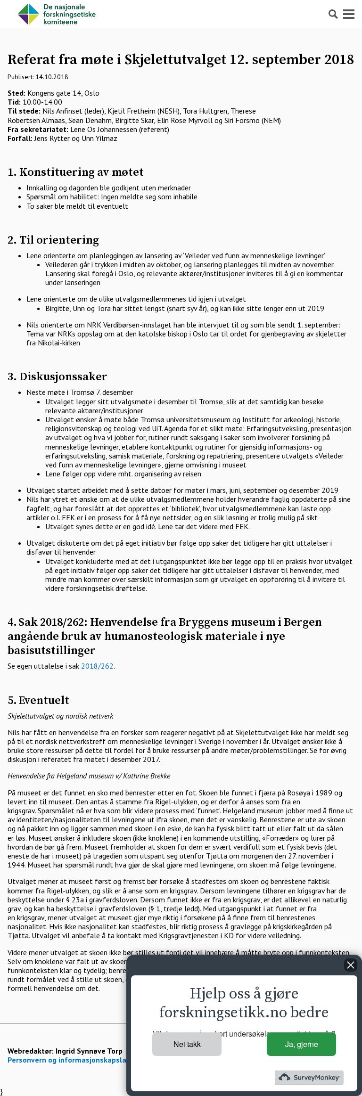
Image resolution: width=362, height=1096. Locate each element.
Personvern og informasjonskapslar (68, 1059)
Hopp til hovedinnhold (35, 4)
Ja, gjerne (301, 1044)
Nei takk (187, 1044)
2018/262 (97, 666)
